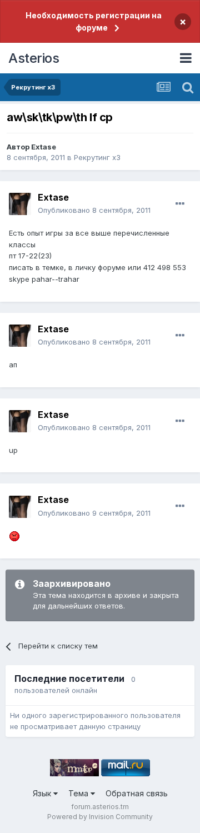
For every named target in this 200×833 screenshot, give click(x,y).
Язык (43, 793)
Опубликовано (94, 210)
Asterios (33, 58)
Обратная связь (137, 793)
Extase (43, 146)
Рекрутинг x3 (97, 157)
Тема (79, 793)
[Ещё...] (180, 204)
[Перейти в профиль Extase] (20, 204)
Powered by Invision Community (100, 816)
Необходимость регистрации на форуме (94, 21)
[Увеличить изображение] (14, 535)
